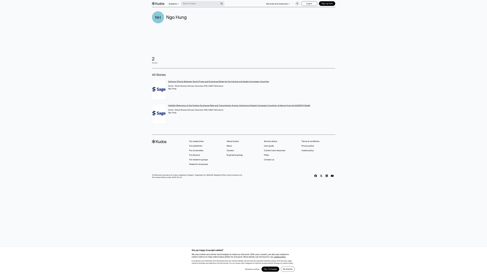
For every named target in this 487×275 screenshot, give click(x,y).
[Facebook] (315, 175)
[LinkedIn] (327, 175)
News (229, 146)
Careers (230, 150)
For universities (196, 150)
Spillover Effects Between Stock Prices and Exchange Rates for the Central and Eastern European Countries (218, 81)
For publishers (195, 146)
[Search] (221, 3)
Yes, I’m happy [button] (270, 269)
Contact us (269, 159)
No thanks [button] (287, 269)
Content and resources (274, 150)
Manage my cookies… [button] (252, 269)
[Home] (158, 3)
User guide (269, 146)
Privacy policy (307, 146)
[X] (321, 175)
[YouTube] (332, 175)
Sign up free (327, 3)
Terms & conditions (310, 141)
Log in (309, 3)
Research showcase (198, 164)
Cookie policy (307, 150)
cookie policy (280, 257)
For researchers (196, 141)
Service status (270, 141)
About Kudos (233, 141)
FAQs (266, 155)
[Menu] (297, 3)
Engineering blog (235, 155)
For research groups (198, 159)
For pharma (194, 155)
